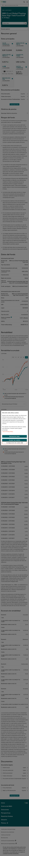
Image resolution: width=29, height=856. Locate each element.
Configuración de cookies (13, 443)
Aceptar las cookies (14, 440)
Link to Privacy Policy (7, 431)
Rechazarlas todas (14, 436)
